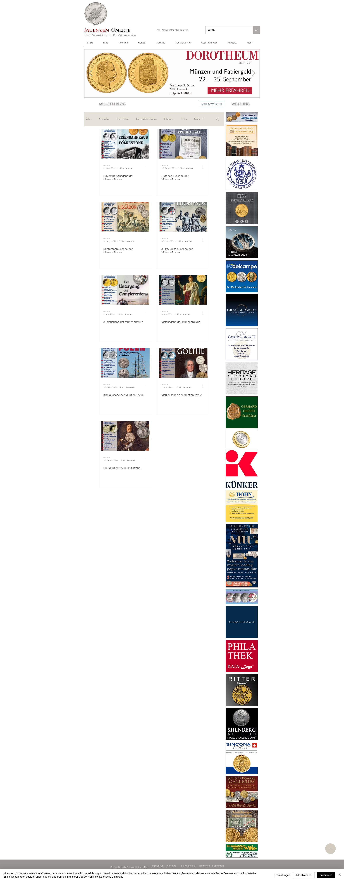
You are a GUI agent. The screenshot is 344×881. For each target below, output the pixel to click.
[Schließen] (340, 875)
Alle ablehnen (303, 875)
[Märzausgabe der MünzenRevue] (183, 363)
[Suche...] (256, 30)
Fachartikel (122, 119)
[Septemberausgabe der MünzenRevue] (125, 217)
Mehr (197, 119)
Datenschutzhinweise (111, 876)
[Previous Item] (90, 73)
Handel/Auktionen (146, 119)
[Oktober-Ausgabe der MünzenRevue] (183, 144)
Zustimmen (326, 875)
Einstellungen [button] (282, 875)
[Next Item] (254, 73)
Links (184, 119)
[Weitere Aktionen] (146, 166)
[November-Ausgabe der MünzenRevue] (125, 144)
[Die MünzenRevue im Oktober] (125, 436)
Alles (89, 119)
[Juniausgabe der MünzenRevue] (125, 290)
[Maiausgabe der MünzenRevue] (183, 290)
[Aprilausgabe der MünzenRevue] (125, 363)
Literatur (169, 119)
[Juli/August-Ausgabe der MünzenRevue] (183, 217)
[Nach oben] (330, 848)
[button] (252, 44)
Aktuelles (104, 119)
